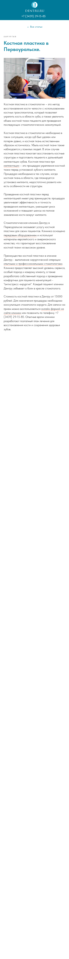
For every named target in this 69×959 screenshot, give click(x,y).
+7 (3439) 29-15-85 (33, 16)
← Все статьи (34, 26)
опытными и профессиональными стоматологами (33, 263)
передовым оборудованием (20, 235)
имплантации (11, 165)
